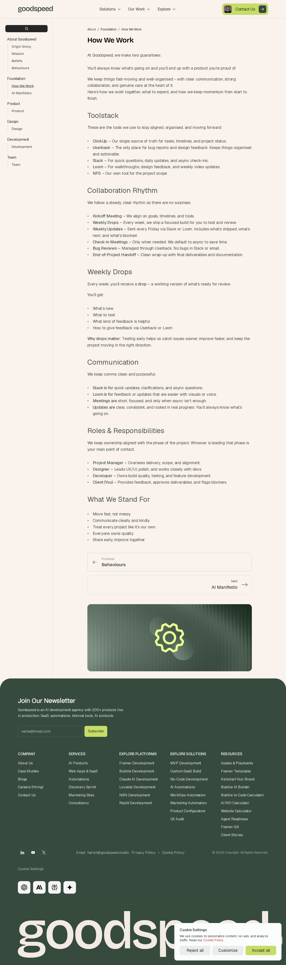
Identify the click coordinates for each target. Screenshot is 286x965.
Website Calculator (236, 811)
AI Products (78, 763)
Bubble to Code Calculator (242, 795)
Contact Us (27, 795)
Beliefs (17, 61)
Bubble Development (136, 771)
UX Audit (177, 819)
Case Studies (28, 771)
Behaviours (20, 68)
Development (22, 147)
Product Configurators (188, 811)
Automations (79, 779)
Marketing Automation (188, 803)
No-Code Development (189, 779)
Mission (18, 54)
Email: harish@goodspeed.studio (102, 852)
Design (17, 129)
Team (16, 164)
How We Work (23, 86)
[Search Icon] (26, 28)
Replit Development (135, 803)
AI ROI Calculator (235, 803)
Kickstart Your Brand (237, 779)
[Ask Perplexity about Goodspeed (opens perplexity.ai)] (54, 887)
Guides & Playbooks (237, 763)
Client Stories (232, 835)
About (91, 29)
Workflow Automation (188, 795)
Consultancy (79, 803)
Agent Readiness (234, 819)
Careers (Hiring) (30, 787)
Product (18, 111)
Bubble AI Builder (235, 787)
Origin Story (21, 47)
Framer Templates (236, 771)
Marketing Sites (81, 795)
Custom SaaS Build (185, 771)
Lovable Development (137, 787)
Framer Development (136, 763)
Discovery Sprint (82, 787)
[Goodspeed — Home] (35, 9)
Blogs (22, 779)
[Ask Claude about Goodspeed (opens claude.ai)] (39, 887)
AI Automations (182, 787)
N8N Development (134, 795)
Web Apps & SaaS (83, 771)
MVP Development (185, 763)
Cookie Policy (173, 852)
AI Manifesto (22, 93)
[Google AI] (69, 887)
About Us (25, 763)
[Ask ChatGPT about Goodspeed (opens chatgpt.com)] (24, 887)
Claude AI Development (138, 779)
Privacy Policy (144, 852)
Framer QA (230, 827)
